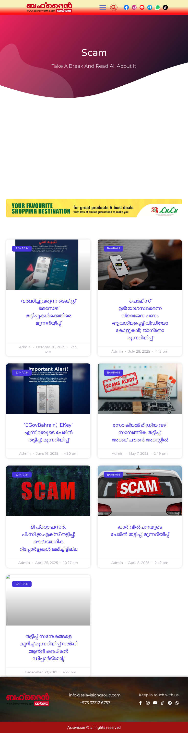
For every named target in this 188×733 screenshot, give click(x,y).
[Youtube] (155, 703)
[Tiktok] (162, 703)
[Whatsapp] (177, 703)
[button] (102, 7)
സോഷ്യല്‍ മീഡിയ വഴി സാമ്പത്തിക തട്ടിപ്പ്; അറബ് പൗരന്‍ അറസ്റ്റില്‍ (140, 432)
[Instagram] (148, 703)
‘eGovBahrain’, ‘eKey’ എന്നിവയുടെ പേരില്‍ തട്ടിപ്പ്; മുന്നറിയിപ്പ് (48, 432)
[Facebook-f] (140, 703)
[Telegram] (170, 703)
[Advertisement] (94, 137)
